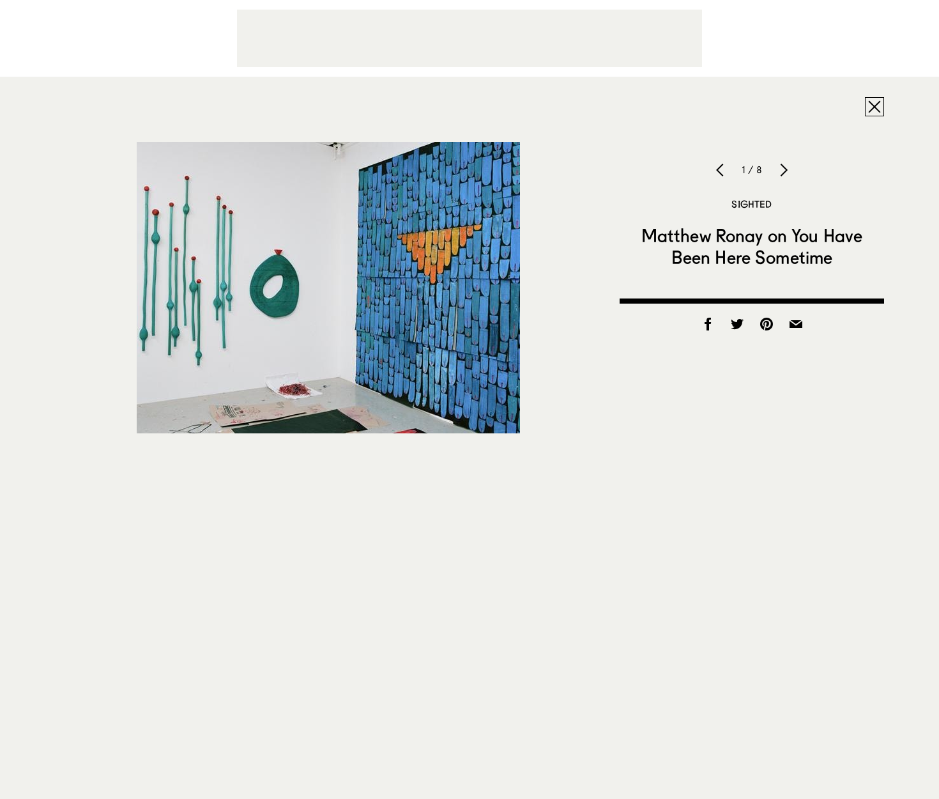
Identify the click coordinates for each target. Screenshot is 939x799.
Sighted (751, 204)
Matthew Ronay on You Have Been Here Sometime (752, 246)
